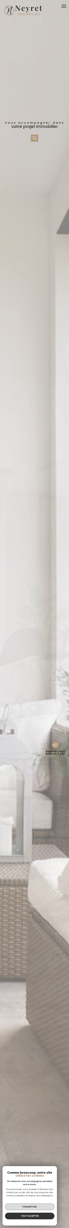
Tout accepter (30, 1215)
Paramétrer (30, 1206)
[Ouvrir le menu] (65, 6)
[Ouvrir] (34, 138)
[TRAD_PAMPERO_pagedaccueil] (23, 16)
